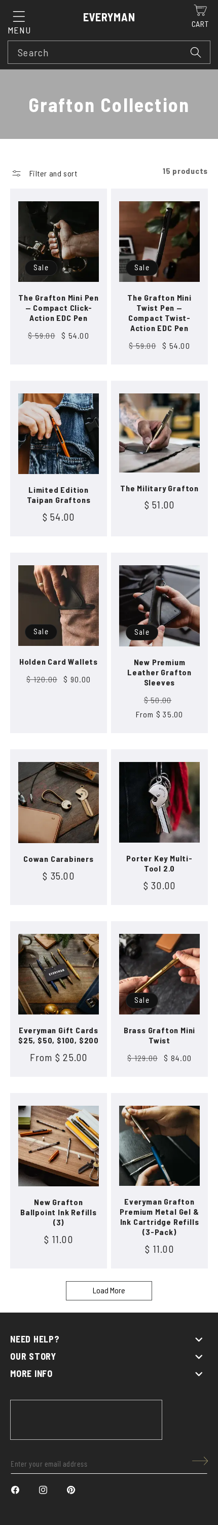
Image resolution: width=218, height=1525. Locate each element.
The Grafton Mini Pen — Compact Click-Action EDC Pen (58, 307)
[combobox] (109, 52)
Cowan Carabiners (58, 858)
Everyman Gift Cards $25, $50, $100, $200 (58, 1035)
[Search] (196, 52)
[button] (19, 16)
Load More (109, 1290)
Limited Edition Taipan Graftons (59, 494)
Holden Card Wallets (58, 661)
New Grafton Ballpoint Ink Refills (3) (58, 1212)
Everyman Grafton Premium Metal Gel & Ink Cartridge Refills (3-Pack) (159, 1216)
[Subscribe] (200, 1461)
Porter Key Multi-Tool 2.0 (159, 863)
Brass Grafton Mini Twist (159, 1035)
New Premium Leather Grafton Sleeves (159, 672)
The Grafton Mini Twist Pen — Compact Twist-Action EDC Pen (159, 313)
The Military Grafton (159, 488)
